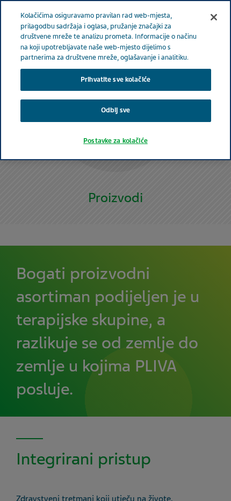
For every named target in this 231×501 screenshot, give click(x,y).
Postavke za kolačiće (115, 141)
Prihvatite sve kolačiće (115, 79)
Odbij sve (115, 110)
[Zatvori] (214, 17)
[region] (115, 80)
